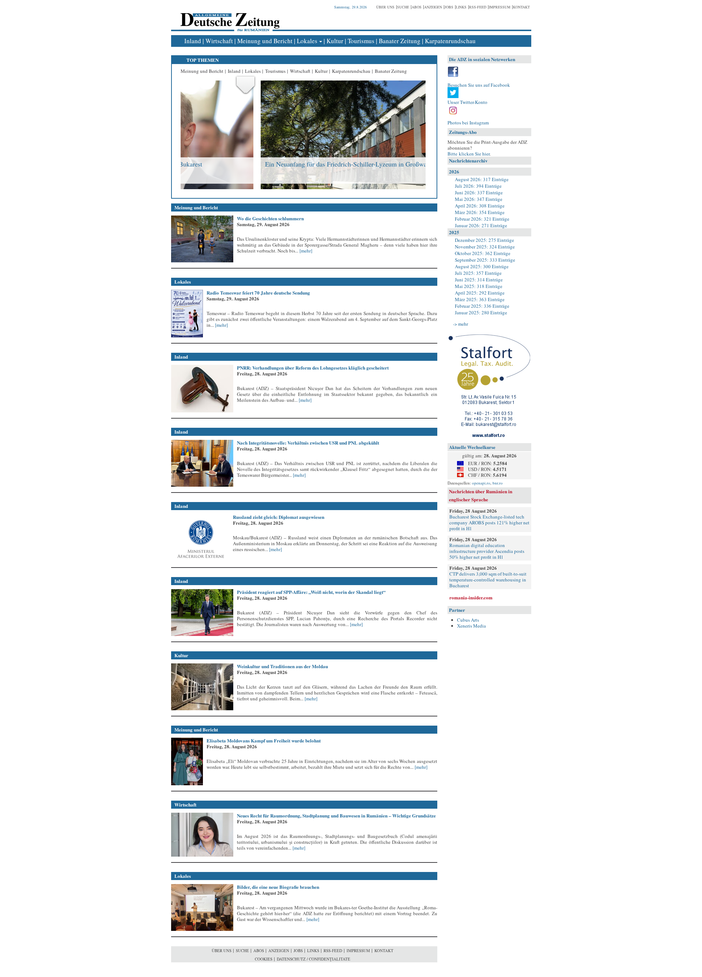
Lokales (307, 41)
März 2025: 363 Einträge (480, 299)
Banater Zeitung (399, 41)
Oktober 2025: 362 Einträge (482, 253)
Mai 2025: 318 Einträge (478, 286)
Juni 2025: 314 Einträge (479, 279)
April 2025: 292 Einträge (480, 293)
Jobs (449, 7)
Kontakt (521, 7)
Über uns (385, 7)
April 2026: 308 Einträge (480, 206)
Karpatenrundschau (450, 41)
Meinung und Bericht (264, 41)
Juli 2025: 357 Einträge (478, 273)
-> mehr (460, 324)
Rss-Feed (477, 7)
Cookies (263, 959)
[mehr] (305, 250)
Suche (403, 7)
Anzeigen (433, 7)
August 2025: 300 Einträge (482, 266)
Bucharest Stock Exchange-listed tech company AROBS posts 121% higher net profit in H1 (489, 522)
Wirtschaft (219, 41)
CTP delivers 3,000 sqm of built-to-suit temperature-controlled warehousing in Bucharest (487, 579)
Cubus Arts (468, 620)
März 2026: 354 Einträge (480, 212)
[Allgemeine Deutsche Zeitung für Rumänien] (228, 16)
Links (461, 7)
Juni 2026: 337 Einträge (479, 192)
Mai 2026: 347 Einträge (478, 199)
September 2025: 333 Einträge (485, 260)
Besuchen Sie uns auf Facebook (479, 85)
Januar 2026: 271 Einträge (481, 225)
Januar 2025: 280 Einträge (481, 312)
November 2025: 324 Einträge (485, 247)
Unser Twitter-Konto (467, 102)
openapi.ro (481, 483)
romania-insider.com (470, 597)
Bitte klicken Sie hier (469, 153)
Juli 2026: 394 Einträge (478, 186)
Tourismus (361, 41)
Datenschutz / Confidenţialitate (313, 959)
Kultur (335, 41)
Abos (417, 7)
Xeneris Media (471, 625)
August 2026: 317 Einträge (482, 179)
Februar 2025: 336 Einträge (482, 306)
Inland (192, 41)
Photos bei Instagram (468, 122)
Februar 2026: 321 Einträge (482, 219)
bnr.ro (497, 483)
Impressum (499, 7)
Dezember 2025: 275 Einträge (484, 240)
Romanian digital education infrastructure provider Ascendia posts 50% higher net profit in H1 (486, 551)
